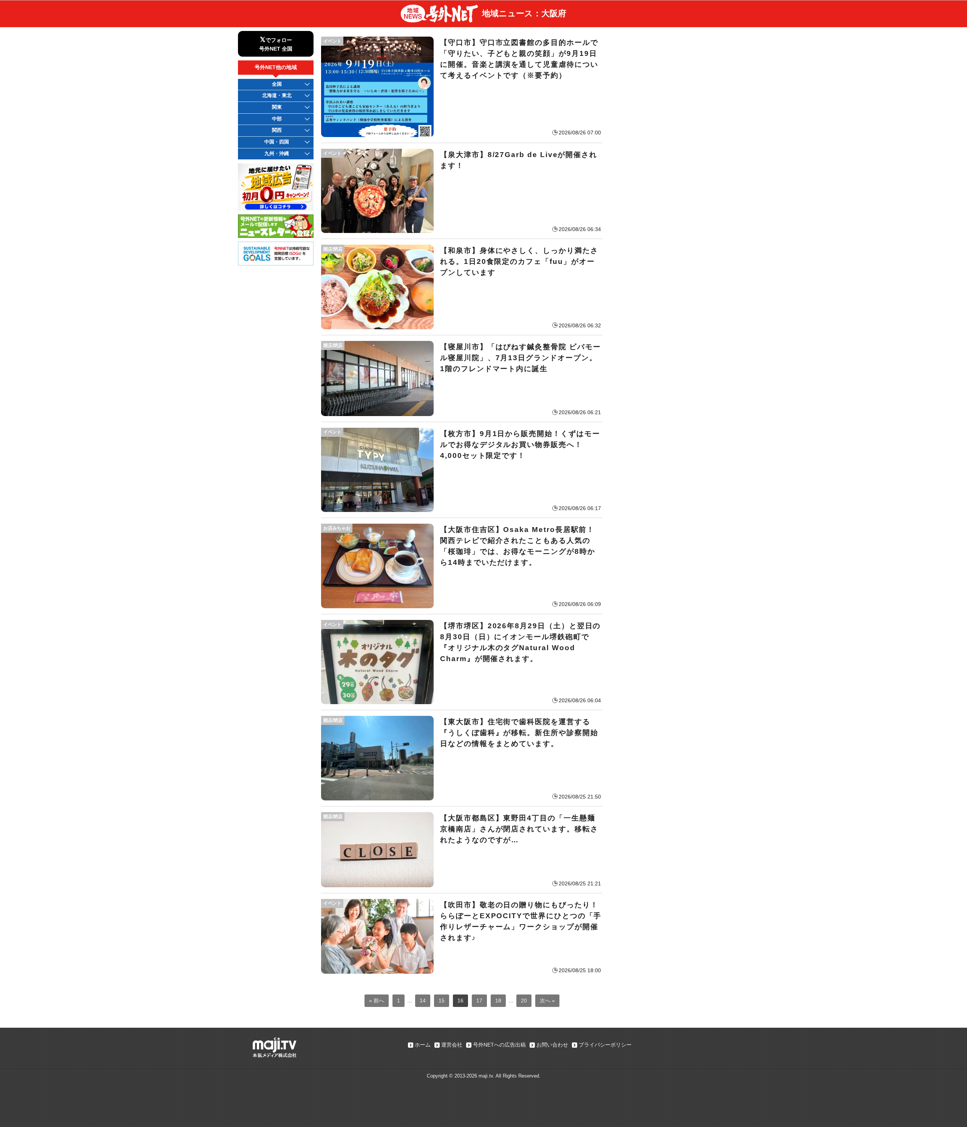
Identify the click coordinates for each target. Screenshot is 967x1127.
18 (498, 1000)
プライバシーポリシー (605, 1045)
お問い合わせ (552, 1045)
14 (423, 1000)
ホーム (423, 1045)
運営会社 (451, 1045)
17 (479, 1000)
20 (524, 1000)
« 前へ (376, 1000)
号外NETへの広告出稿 (499, 1045)
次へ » (547, 1000)
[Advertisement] (668, 78)
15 (442, 1000)
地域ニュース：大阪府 (524, 13)
